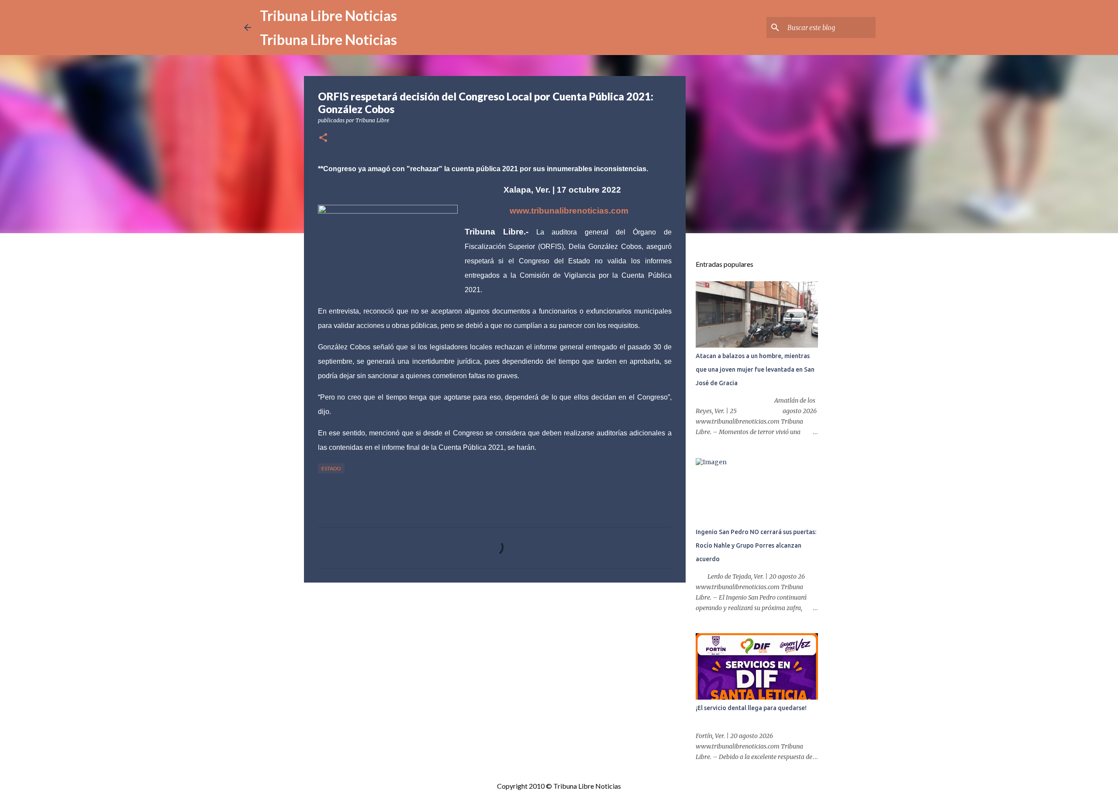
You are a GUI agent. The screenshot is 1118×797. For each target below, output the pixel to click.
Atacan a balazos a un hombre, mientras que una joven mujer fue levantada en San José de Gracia (755, 369)
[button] (323, 138)
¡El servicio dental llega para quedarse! (751, 707)
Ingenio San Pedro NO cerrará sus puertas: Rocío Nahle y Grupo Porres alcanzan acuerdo (756, 545)
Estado (331, 468)
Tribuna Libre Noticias (328, 15)
